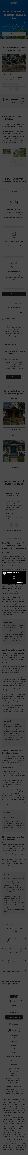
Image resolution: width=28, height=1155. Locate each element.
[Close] (23, 573)
